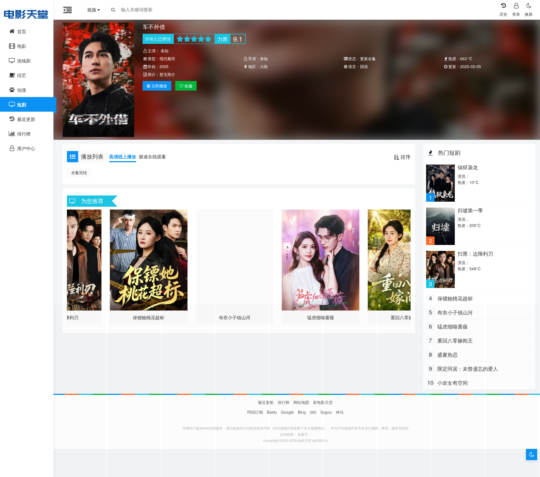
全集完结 (79, 172)
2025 (163, 66)
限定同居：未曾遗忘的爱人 (467, 368)
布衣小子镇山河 (455, 312)
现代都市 (167, 58)
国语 (364, 66)
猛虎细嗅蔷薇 (452, 326)
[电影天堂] (27, 14)
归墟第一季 (470, 210)
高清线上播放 (122, 156)
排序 (405, 156)
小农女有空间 (452, 382)
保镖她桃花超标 (455, 298)
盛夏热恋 (447, 354)
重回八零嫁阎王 (455, 340)
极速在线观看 (152, 156)
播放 (159, 86)
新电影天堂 (323, 402)
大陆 (264, 66)
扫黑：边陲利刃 (475, 253)
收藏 (187, 86)
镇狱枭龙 (468, 167)
